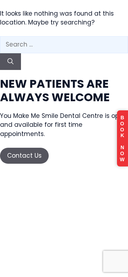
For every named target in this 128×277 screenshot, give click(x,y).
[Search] (10, 61)
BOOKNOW (122, 138)
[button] (24, 156)
